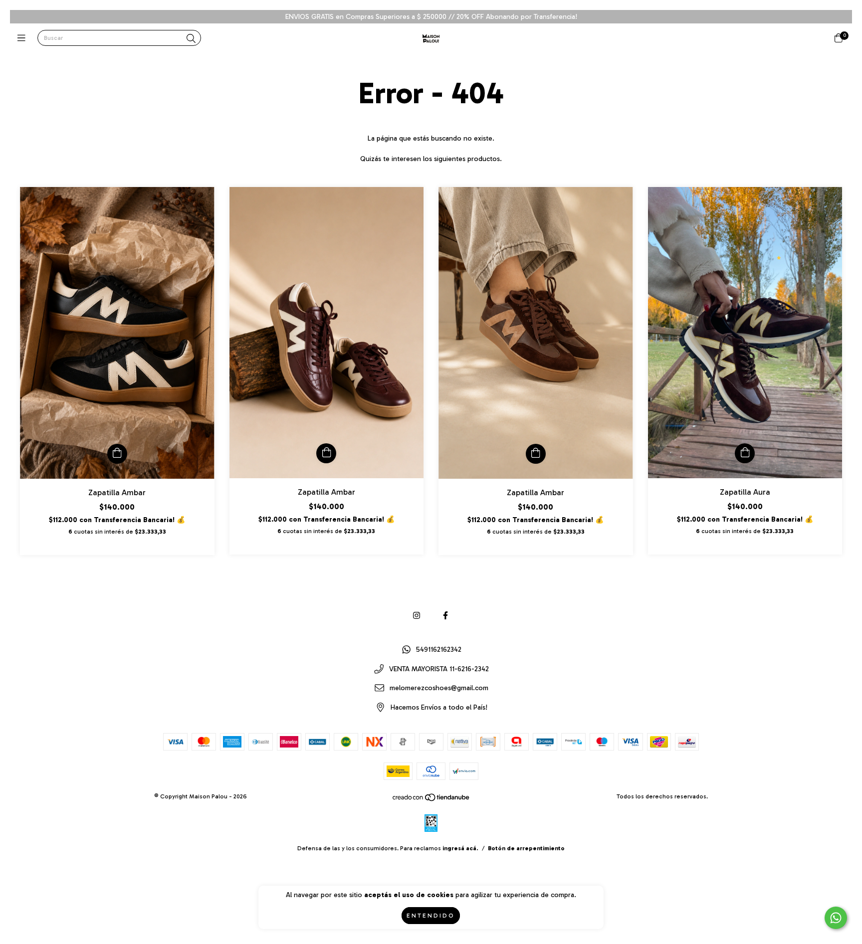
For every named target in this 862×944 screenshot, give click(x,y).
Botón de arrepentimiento (526, 848)
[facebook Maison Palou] (445, 615)
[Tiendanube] (431, 799)
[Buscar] (191, 39)
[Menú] (23, 38)
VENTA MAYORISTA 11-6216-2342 (439, 669)
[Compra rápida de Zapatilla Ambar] (117, 454)
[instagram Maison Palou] (416, 615)
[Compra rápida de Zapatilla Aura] (745, 453)
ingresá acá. (460, 848)
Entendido (431, 915)
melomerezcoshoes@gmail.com (439, 688)
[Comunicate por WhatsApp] (836, 918)
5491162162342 (438, 650)
